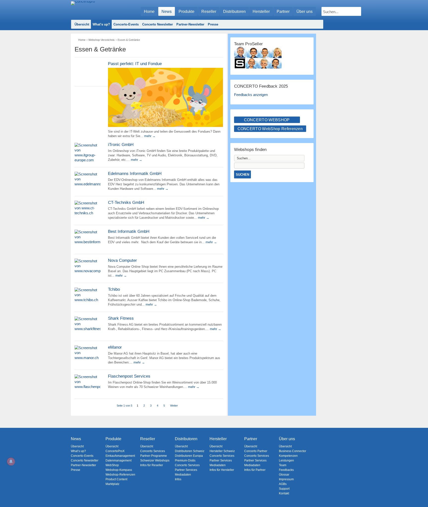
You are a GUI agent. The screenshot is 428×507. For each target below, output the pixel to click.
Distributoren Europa (189, 456)
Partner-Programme (153, 456)
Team (282, 465)
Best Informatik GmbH (128, 231)
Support (284, 488)
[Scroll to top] (420, 494)
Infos (178, 479)
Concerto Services (152, 451)
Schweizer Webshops (154, 460)
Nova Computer (122, 260)
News (166, 11)
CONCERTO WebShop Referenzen (270, 129)
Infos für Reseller (151, 465)
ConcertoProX (115, 451)
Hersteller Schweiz (222, 451)
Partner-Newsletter (190, 24)
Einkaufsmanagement (120, 456)
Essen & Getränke (129, 39)
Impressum (286, 479)
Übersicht (82, 24)
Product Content (116, 479)
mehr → (150, 136)
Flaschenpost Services (129, 376)
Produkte (186, 11)
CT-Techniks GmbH (126, 202)
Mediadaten (183, 474)
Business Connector (292, 451)
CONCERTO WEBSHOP (267, 120)
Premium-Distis (185, 460)
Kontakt (284, 493)
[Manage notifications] (11, 461)
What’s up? (101, 24)
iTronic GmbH (121, 144)
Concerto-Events (126, 24)
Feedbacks (286, 470)
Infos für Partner (255, 470)
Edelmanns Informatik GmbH (134, 173)
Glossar (284, 474)
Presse (213, 24)
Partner (283, 11)
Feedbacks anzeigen (251, 95)
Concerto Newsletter (157, 24)
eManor (115, 347)
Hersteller (261, 11)
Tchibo (114, 289)
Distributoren (234, 11)
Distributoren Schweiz (189, 451)
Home (149, 11)
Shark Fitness (121, 318)
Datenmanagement (119, 460)
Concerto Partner (255, 451)
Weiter (174, 405)
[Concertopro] (83, 9)
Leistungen (286, 460)
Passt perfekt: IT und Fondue (135, 63)
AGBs (283, 484)
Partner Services (186, 470)
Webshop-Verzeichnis (101, 39)
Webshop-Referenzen (120, 474)
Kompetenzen (288, 456)
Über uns (304, 11)
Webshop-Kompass (119, 470)
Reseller (208, 11)
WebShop (112, 465)
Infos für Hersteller (222, 470)
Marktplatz (112, 484)
